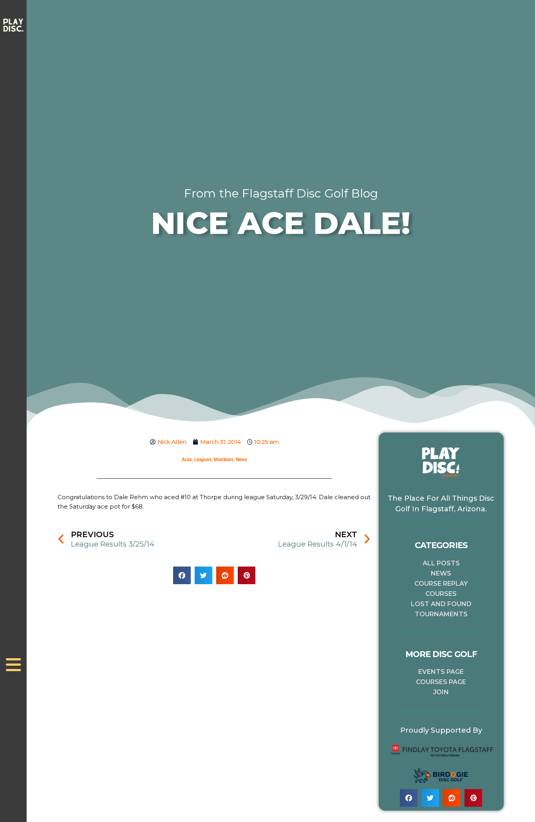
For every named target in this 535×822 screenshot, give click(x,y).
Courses (441, 593)
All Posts (441, 563)
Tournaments (441, 614)
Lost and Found (441, 604)
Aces (187, 459)
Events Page (441, 671)
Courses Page (441, 682)
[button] (182, 575)
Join (441, 692)
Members (223, 459)
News (241, 459)
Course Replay (441, 583)
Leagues (202, 459)
